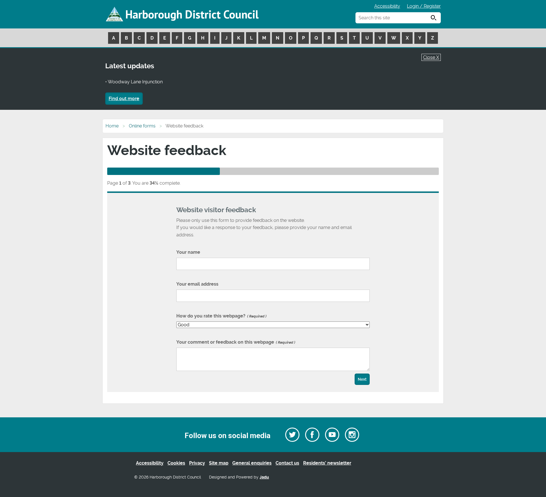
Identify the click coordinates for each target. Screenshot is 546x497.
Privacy (197, 463)
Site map (218, 463)
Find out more (124, 98)
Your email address (197, 284)
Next (362, 379)
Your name (188, 252)
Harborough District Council (191, 14)
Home (112, 126)
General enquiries (252, 463)
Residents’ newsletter (327, 463)
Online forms (142, 126)
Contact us (287, 463)
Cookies (176, 463)
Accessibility (387, 6)
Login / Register (424, 6)
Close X (431, 57)
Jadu (264, 477)
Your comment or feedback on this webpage (235, 342)
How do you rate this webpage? (220, 316)
